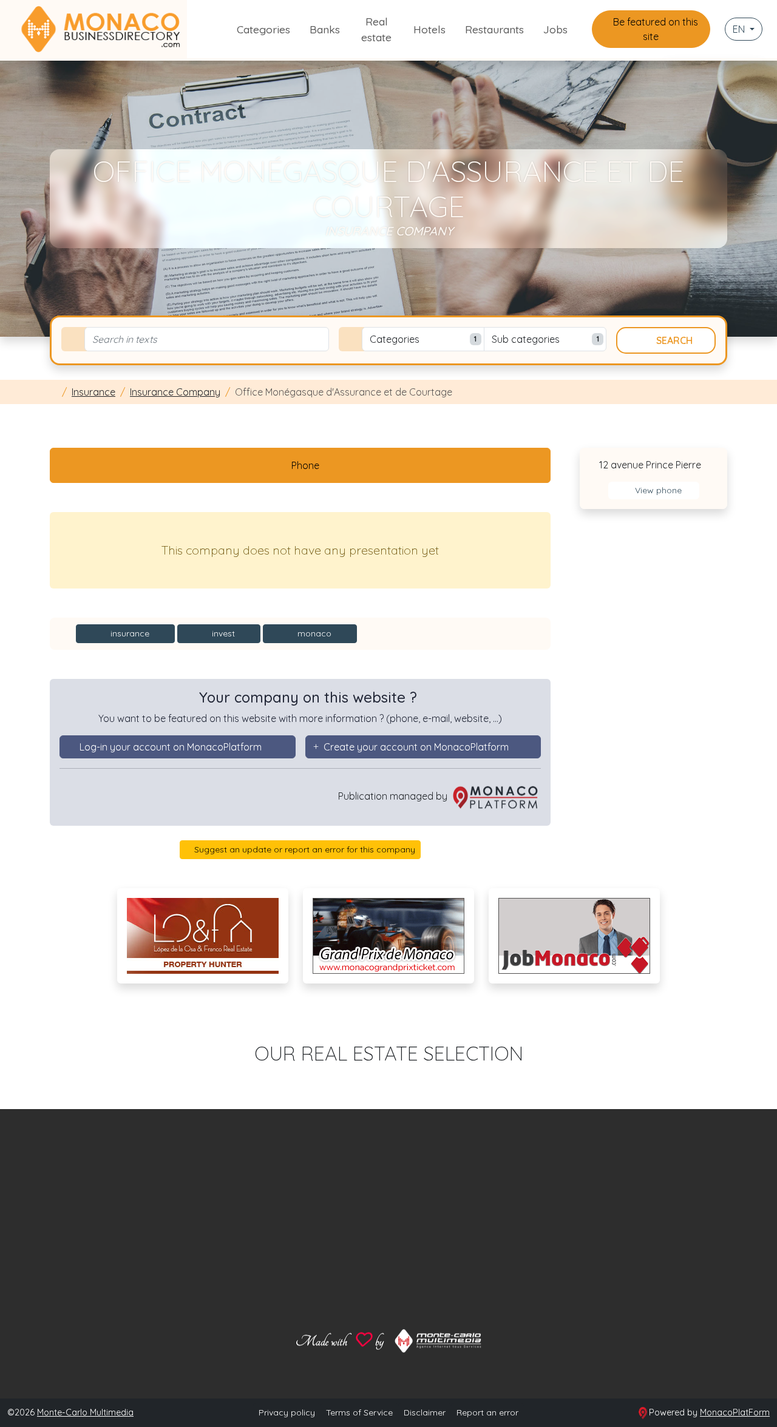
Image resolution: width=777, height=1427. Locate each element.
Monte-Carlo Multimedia (85, 1412)
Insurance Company (175, 392)
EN (740, 29)
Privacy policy (287, 1412)
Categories (263, 29)
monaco (313, 633)
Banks (325, 29)
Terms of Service (359, 1412)
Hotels (429, 29)
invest (222, 633)
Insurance (93, 392)
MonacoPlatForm (735, 1412)
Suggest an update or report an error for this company (303, 849)
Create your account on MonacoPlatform (416, 747)
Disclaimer (425, 1412)
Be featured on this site (654, 29)
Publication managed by (394, 796)
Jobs (555, 29)
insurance (128, 633)
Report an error (487, 1412)
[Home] (53, 392)
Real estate (376, 29)
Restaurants (494, 29)
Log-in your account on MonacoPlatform (171, 747)
